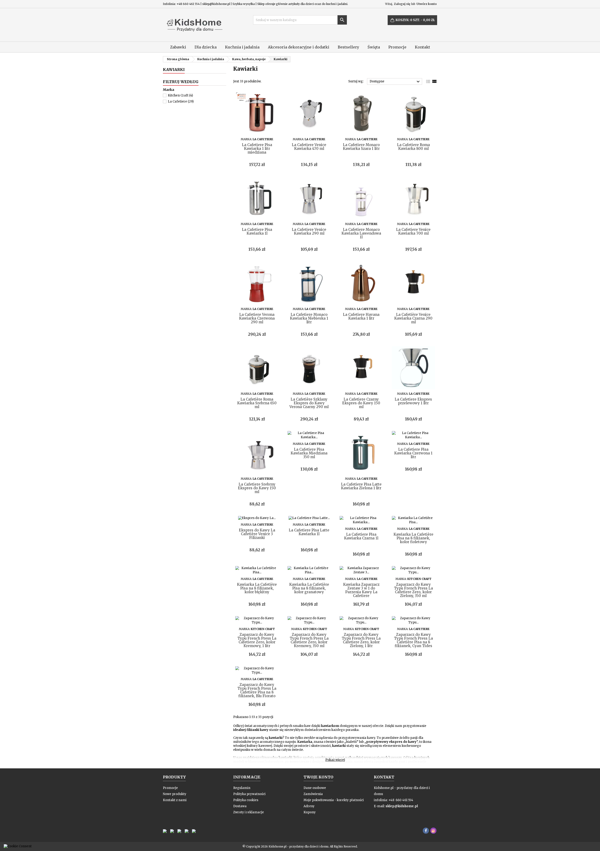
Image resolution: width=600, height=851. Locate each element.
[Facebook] (426, 831)
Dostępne (395, 82)
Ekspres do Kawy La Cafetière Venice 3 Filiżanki (257, 534)
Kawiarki (174, 69)
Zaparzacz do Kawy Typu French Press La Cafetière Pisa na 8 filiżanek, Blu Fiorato (256, 690)
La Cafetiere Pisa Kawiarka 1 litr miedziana (257, 149)
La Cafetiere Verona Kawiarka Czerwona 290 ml (257, 318)
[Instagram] (433, 831)
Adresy (309, 806)
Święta (374, 47)
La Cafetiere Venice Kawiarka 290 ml (309, 231)
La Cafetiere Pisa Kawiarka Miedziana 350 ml (309, 453)
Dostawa (240, 806)
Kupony (310, 812)
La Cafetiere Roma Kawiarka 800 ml (413, 147)
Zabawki (178, 47)
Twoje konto (318, 777)
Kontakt (422, 47)
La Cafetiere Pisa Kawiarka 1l (257, 231)
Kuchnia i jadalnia (242, 47)
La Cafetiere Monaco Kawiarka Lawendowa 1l (361, 233)
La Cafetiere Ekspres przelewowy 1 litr (413, 401)
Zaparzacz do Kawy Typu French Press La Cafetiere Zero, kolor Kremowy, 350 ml (309, 640)
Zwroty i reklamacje (248, 812)
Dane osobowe (315, 788)
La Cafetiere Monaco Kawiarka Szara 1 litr (361, 147)
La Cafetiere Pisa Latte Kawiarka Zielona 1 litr (361, 486)
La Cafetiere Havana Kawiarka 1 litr (361, 316)
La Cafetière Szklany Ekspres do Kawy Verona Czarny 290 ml (309, 403)
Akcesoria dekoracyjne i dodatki (298, 47)
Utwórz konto (426, 4)
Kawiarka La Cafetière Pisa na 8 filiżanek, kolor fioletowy (413, 538)
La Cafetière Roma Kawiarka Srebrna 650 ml (257, 403)
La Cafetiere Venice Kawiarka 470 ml (309, 147)
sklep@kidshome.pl (402, 806)
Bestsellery (348, 47)
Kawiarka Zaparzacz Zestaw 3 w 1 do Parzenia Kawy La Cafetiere (361, 590)
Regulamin (241, 788)
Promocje (397, 47)
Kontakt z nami (175, 800)
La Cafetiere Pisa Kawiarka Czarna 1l (361, 536)
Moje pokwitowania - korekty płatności (334, 800)
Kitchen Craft (180, 95)
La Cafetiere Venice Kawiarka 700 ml (413, 231)
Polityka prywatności (249, 794)
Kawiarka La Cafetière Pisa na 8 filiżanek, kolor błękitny (257, 588)
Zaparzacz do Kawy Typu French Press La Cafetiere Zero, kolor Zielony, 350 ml (413, 590)
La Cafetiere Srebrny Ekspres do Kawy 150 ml (257, 488)
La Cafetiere (181, 101)
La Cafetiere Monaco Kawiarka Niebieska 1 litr (309, 318)
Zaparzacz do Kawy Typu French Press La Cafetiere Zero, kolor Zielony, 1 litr (361, 640)
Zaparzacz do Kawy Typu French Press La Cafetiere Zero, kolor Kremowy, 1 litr (256, 640)
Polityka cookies (245, 800)
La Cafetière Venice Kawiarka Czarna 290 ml (413, 318)
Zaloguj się (402, 4)
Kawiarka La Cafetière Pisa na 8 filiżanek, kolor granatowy (309, 588)
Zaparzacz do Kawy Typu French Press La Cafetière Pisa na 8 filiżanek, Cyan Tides (413, 640)
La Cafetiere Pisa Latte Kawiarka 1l (309, 532)
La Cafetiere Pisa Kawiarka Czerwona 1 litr (413, 453)
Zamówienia (313, 794)
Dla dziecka (206, 47)
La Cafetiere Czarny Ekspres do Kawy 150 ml (361, 403)
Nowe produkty (174, 794)
